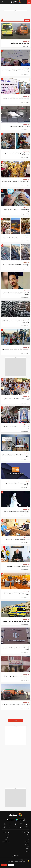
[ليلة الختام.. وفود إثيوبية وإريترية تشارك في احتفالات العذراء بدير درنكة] (15, 252)
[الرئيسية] (16, 1)
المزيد (15, 720)
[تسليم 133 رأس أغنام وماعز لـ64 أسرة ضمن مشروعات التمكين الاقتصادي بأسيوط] (15, 141)
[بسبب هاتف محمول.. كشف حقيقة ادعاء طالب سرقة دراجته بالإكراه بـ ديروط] (15, 442)
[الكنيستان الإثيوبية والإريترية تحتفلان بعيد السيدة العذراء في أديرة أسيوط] (15, 169)
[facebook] (26, 824)
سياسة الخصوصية (5, 842)
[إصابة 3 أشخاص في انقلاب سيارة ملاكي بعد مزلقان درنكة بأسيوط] (15, 609)
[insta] (15, 824)
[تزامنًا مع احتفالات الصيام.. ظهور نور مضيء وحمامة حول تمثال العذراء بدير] (15, 499)
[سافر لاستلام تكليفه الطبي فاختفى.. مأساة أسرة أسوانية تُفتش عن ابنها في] (15, 280)
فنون (28, 846)
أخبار (28, 835)
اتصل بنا (7, 837)
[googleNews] (4, 827)
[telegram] (26, 827)
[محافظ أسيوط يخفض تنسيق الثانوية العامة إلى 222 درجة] (15, 527)
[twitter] (21, 824)
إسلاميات (27, 851)
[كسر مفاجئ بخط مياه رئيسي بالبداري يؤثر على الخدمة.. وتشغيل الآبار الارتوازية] (15, 664)
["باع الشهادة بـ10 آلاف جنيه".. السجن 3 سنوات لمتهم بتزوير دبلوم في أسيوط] (15, 636)
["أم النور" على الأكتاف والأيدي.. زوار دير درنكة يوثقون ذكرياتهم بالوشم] (15, 197)
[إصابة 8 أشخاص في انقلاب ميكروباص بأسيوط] (15, 31)
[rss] (10, 827)
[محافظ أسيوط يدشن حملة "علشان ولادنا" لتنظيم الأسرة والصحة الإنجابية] (15, 86)
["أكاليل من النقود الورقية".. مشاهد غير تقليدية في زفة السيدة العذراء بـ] (15, 414)
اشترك (4, 865)
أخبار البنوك (26, 844)
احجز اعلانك (7, 839)
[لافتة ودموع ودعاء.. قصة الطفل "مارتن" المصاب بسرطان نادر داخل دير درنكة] (15, 58)
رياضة (28, 839)
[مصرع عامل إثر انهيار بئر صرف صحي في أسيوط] (15, 114)
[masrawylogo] (15, 815)
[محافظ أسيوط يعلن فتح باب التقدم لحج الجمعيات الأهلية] (15, 554)
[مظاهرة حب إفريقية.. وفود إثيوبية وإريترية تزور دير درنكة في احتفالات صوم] (15, 386)
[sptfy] (15, 827)
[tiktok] (21, 827)
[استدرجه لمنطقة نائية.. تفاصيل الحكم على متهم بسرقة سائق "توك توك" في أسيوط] (15, 309)
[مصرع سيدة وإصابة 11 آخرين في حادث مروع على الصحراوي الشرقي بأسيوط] (15, 692)
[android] (20, 819)
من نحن (7, 835)
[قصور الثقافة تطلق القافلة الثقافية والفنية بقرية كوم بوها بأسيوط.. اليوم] (15, 471)
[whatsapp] (4, 824)
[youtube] (10, 824)
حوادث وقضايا (26, 453)
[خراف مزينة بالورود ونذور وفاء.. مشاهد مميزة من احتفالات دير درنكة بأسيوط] (15, 337)
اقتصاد (27, 837)
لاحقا (11, 865)
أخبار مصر (27, 481)
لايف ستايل (26, 842)
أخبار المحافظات (26, 41)
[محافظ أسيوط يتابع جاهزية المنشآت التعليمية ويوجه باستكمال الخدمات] (15, 581)
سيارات (27, 849)
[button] (29, 2)
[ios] (10, 819)
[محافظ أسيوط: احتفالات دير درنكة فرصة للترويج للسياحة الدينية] (15, 225)
